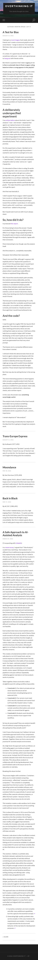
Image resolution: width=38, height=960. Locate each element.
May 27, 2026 (7, 502)
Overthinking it (19, 6)
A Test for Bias (11, 32)
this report (14, 223)
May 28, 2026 (7, 471)
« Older (5, 937)
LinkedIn (19, 543)
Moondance (9, 467)
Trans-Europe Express (15, 436)
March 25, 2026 (8, 538)
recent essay (9, 547)
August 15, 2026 (8, 35)
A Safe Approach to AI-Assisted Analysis (15, 534)
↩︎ (34, 913)
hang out (7, 58)
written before (10, 120)
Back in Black (10, 498)
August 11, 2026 (8, 440)
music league (15, 40)
